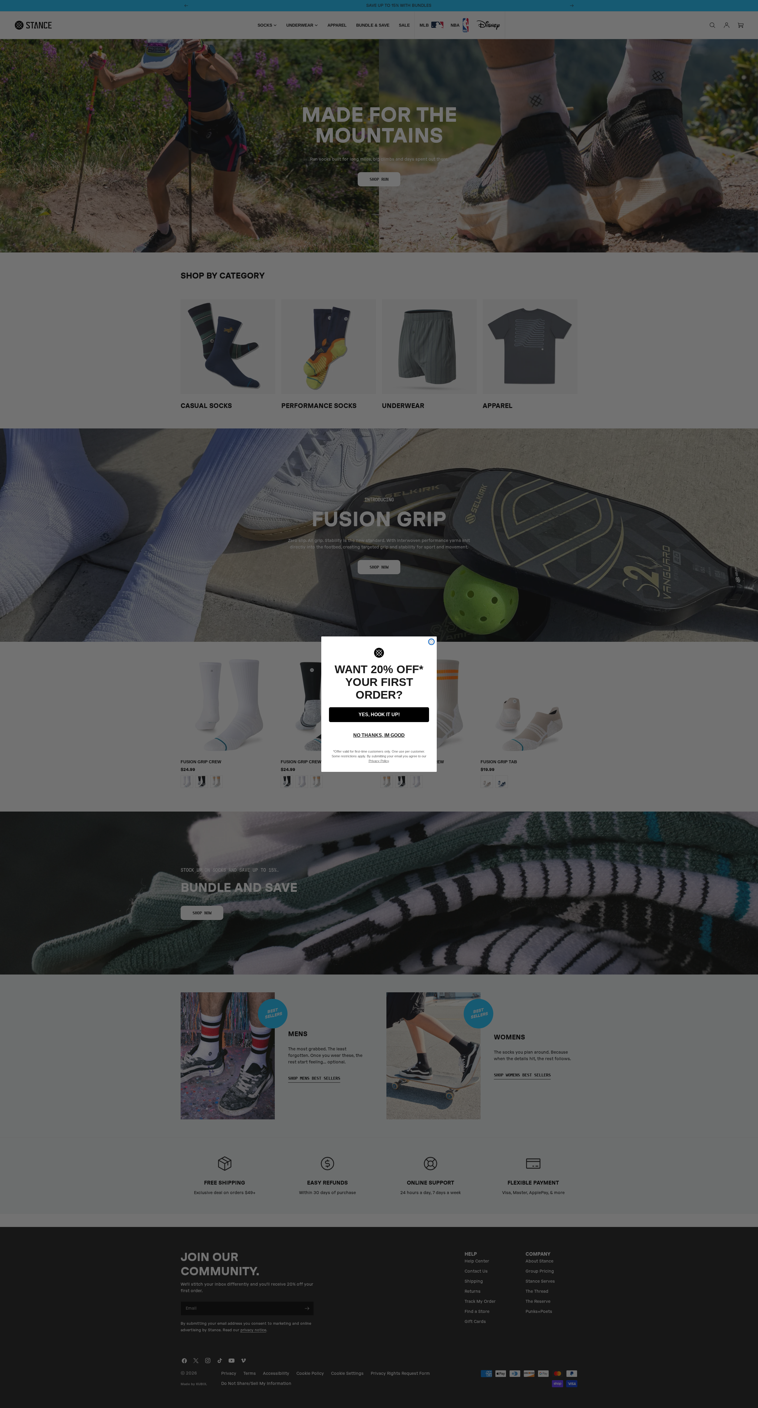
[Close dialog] (431, 642)
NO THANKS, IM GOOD (379, 735)
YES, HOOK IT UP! (379, 714)
